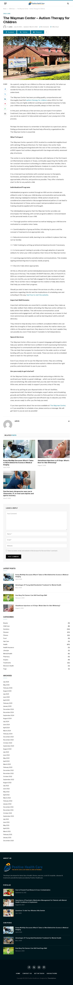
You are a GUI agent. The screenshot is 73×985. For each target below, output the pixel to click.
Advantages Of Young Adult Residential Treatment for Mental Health (38, 585)
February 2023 (7, 767)
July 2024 (6, 721)
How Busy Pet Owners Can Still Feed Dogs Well (31, 595)
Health (5, 644)
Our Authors (52, 973)
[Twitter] (5, 94)
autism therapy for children (36, 100)
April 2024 (6, 727)
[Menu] (5, 3)
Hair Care (6, 641)
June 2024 (6, 724)
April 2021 (6, 828)
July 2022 (6, 785)
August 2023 (7, 749)
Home (18, 973)
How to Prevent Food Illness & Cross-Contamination (32, 890)
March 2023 (7, 764)
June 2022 (6, 788)
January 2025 (7, 706)
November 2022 (8, 773)
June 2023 (6, 755)
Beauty (5, 623)
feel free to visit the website (37, 295)
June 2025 (6, 697)
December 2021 (8, 807)
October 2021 (7, 813)
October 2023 (7, 743)
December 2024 (8, 709)
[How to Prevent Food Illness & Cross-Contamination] (8, 892)
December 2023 (8, 737)
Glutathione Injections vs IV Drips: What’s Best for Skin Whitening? (53, 462)
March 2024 (7, 730)
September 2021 (8, 816)
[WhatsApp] (5, 109)
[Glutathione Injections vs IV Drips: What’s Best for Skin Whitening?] (54, 449)
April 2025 (6, 700)
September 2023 (8, 746)
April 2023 (6, 761)
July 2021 (6, 819)
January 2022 (7, 804)
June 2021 (6, 822)
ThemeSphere (52, 978)
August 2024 (7, 718)
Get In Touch (39, 973)
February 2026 (7, 688)
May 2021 (6, 825)
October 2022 (7, 776)
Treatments (7, 663)
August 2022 (7, 782)
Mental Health (7, 653)
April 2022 (6, 795)
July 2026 (6, 682)
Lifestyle (6, 650)
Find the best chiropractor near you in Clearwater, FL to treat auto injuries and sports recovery (18, 493)
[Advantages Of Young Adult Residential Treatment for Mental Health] (8, 587)
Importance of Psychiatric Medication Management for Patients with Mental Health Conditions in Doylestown (41, 901)
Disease (6, 632)
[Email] (5, 113)
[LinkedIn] (5, 99)
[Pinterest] (5, 104)
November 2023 (8, 740)
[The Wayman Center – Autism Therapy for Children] (36, 58)
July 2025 (6, 694)
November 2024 (8, 712)
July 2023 (6, 752)
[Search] (68, 3)
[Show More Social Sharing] (46, 32)
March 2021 (7, 831)
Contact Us (27, 973)
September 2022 (8, 779)
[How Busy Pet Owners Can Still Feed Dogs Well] (8, 597)
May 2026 (6, 685)
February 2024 (7, 734)
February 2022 (7, 801)
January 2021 (7, 837)
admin (10, 27)
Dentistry (6, 629)
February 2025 (7, 703)
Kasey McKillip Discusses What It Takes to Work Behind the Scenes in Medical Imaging (18, 463)
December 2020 (8, 840)
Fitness (5, 635)
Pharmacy (6, 656)
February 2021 (7, 834)
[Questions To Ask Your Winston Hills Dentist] (8, 913)
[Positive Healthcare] (36, 3)
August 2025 (7, 691)
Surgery (5, 659)
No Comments (45, 27)
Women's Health (8, 666)
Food (4, 638)
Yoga (4, 669)
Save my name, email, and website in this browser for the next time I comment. (33, 551)
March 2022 (7, 798)
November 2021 (8, 810)
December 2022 (8, 770)
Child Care (6, 13)
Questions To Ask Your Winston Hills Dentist (30, 910)
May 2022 (6, 792)
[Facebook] (5, 89)
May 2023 (6, 758)
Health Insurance (8, 647)
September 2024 (8, 715)
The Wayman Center (58, 405)
